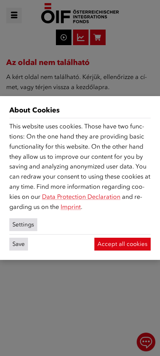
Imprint (71, 206)
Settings (23, 224)
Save (18, 243)
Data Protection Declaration (81, 196)
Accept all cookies (122, 243)
